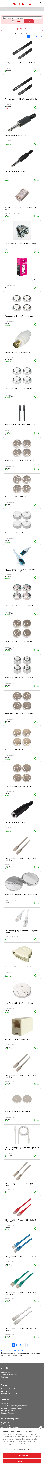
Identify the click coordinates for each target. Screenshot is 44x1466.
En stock (18, 21)
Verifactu (4, 1403)
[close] (40, 1428)
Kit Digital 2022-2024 (9, 1410)
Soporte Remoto (7, 1413)
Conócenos (5, 1372)
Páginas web (6, 1422)
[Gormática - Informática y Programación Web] (22, 3)
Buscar (29, 21)
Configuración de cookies (22, 1449)
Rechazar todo (22, 1455)
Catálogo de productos (10, 1389)
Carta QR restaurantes (10, 1427)
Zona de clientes (7, 1379)
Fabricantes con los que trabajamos (15, 1350)
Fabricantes (5, 1391)
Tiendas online (6, 1425)
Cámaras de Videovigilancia (11, 1408)
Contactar (5, 1377)
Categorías (23, 29)
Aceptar (21, 1461)
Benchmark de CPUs (9, 1394)
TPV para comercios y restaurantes (14, 1406)
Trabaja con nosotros (9, 1374)
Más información (34, 1444)
